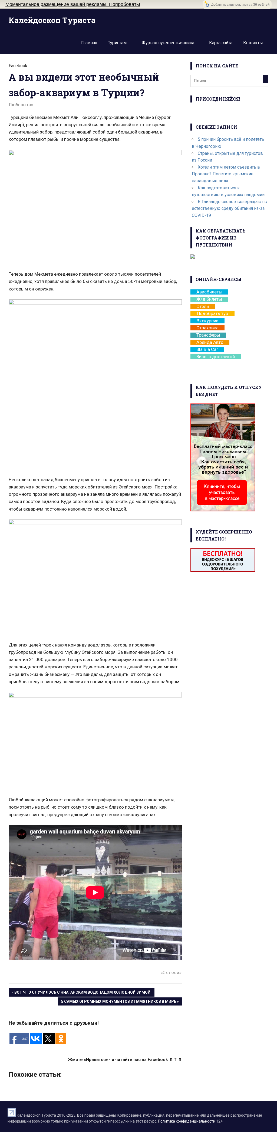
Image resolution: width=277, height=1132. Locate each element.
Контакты (253, 42)
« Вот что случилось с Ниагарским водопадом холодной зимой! (81, 992)
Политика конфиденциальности (186, 1121)
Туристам (117, 42)
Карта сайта (220, 42)
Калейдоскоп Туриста (52, 20)
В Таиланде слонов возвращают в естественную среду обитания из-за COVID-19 (229, 208)
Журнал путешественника (167, 42)
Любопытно (21, 104)
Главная (89, 42)
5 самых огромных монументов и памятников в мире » (120, 1001)
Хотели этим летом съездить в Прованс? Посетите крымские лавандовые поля (226, 174)
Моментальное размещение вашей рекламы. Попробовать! (72, 4)
